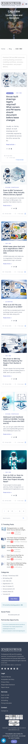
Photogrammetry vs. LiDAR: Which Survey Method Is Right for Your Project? (16, 529)
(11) (8, 583)
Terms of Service (6, 677)
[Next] (24, 511)
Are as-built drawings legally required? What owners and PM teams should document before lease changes (13, 108)
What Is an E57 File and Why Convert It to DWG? (12, 306)
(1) (8, 586)
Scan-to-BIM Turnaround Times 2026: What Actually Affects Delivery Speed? (13, 192)
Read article (10, 144)
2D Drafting (9, 301)
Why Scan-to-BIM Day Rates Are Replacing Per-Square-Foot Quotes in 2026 (13, 362)
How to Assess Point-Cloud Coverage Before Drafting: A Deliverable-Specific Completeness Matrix (15, 546)
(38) (7, 578)
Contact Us (4, 711)
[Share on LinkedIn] (11, 149)
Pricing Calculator (6, 703)
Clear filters (14, 599)
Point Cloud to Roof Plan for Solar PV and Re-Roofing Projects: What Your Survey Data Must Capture (17, 556)
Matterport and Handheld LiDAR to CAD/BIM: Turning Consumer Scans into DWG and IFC (13, 420)
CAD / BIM (19, 93)
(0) (9, 589)
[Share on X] (9, 149)
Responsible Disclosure (8, 685)
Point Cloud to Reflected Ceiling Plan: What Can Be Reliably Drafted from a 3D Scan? (16, 564)
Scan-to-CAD (5, 695)
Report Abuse (5, 687)
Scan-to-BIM (5, 698)
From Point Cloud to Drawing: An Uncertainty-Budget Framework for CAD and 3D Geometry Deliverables (17, 538)
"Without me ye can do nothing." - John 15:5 (10, 5)
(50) (10, 575)
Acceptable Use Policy (7, 679)
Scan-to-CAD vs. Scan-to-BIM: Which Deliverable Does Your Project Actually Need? (13, 478)
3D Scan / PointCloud (12, 187)
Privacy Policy (5, 682)
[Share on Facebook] (7, 149)
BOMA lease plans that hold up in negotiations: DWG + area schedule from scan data (14, 249)
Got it (14, 741)
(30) (7, 581)
